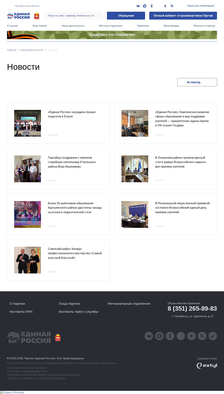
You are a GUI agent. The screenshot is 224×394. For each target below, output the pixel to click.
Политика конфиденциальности (27, 371)
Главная (11, 50)
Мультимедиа (171, 25)
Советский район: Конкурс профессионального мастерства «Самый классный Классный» (75, 253)
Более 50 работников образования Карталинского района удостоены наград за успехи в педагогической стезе (74, 208)
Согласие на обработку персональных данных (36, 378)
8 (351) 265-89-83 (192, 308)
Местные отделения (110, 25)
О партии (12, 25)
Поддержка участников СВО (112, 34)
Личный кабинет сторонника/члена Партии (183, 15)
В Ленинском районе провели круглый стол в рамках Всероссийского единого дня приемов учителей (180, 162)
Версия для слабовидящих (200, 6)
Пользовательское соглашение (26, 367)
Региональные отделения (129, 304)
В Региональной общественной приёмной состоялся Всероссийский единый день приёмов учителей (182, 208)
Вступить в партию (204, 25)
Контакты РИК (21, 312)
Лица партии (39, 25)
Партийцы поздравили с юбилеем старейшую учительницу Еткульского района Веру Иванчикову (72, 162)
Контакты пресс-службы (78, 312)
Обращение (126, 15)
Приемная (143, 25)
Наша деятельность (73, 25)
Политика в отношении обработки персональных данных (43, 374)
